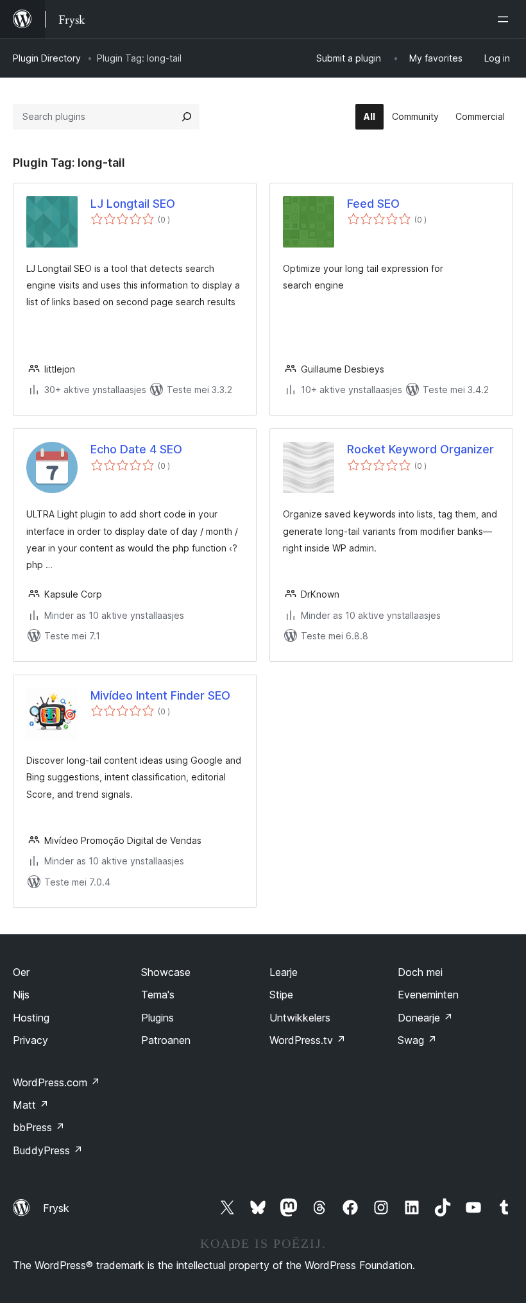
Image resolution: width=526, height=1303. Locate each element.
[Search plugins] (186, 117)
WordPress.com (56, 1082)
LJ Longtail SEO (132, 203)
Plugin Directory (47, 58)
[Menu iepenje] (505, 19)
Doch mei (420, 972)
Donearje (425, 1017)
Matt (31, 1104)
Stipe (281, 994)
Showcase (166, 972)
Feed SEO (373, 203)
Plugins (157, 1017)
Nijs (21, 994)
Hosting (31, 1017)
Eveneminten (428, 994)
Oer (21, 972)
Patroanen (166, 1040)
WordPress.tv (307, 1040)
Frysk (56, 1208)
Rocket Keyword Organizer (420, 449)
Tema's (157, 994)
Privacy (30, 1040)
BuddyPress (48, 1150)
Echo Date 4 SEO (136, 449)
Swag (417, 1040)
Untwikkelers (299, 1017)
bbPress (39, 1127)
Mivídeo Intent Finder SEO (160, 695)
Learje (283, 972)
